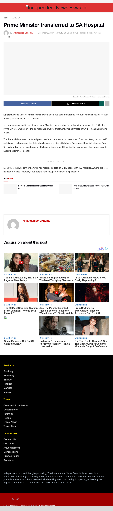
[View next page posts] (59, 202)
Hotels (7, 418)
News (75, 33)
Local (69, 33)
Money (7, 392)
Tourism (8, 414)
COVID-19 (15, 18)
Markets (8, 388)
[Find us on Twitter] (13, 499)
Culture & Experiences (16, 405)
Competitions (11, 452)
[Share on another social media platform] (107, 103)
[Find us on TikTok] (17, 499)
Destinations (11, 409)
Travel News (10, 422)
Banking (8, 371)
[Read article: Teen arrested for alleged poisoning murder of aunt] (65, 189)
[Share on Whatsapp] (101, 103)
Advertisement (12, 447)
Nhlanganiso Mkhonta (23, 33)
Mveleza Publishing (47, 506)
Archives (9, 460)
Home (6, 18)
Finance (8, 384)
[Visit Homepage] (56, 7)
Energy (8, 379)
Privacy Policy (11, 456)
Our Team (9, 443)
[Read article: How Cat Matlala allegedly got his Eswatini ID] (10, 189)
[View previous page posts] (54, 202)
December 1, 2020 (46, 33)
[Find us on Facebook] (4, 499)
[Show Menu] (5, 7)
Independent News (17, 506)
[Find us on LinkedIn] (8, 499)
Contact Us (10, 439)
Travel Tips (10, 426)
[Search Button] (108, 7)
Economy (9, 375)
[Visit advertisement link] (56, 1)
